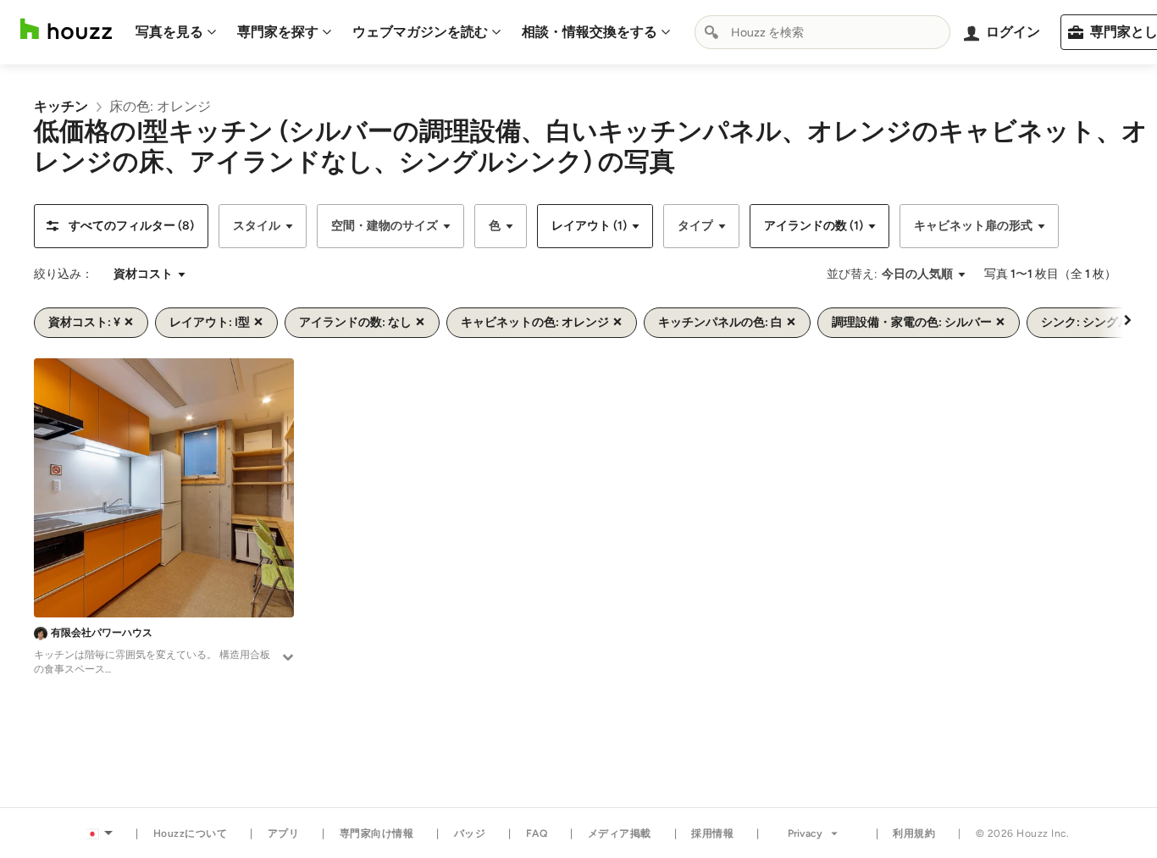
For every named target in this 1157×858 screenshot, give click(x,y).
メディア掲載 (619, 833)
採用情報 (712, 833)
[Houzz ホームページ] (66, 29)
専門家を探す (277, 32)
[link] (61, 106)
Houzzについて (190, 833)
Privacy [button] (805, 833)
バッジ (470, 833)
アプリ (284, 833)
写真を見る (169, 32)
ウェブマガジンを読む (420, 32)
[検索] (711, 32)
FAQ (537, 833)
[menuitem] (176, 32)
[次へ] (1127, 319)
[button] (121, 226)
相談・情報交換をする (589, 32)
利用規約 (914, 833)
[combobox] (822, 32)
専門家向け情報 (377, 833)
